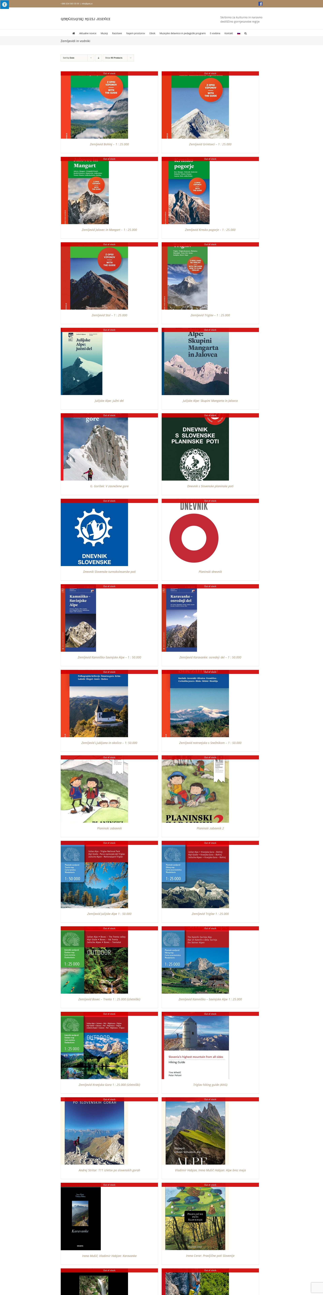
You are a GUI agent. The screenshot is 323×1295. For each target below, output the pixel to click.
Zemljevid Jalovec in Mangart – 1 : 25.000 (109, 230)
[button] (245, 33)
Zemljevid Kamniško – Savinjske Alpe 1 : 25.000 (210, 999)
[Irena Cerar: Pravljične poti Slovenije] (195, 1184)
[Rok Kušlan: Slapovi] (94, 1270)
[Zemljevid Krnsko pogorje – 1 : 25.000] (186, 158)
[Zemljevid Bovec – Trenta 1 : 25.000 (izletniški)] (94, 928)
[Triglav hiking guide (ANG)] (195, 1013)
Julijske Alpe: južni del (109, 401)
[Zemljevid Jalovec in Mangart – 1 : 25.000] (85, 158)
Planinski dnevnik (210, 572)
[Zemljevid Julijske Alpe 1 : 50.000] (94, 842)
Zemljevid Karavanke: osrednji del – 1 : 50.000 (210, 657)
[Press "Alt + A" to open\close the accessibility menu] (4, 4)
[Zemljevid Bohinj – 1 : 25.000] (94, 73)
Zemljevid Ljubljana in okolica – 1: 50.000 (109, 743)
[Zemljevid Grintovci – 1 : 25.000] (195, 73)
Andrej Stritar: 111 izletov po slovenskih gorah (109, 1170)
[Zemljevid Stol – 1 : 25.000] (94, 244)
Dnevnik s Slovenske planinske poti (210, 486)
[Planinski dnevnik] (195, 500)
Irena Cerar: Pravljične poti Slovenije (210, 1256)
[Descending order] (98, 58)
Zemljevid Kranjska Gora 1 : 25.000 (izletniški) (109, 1085)
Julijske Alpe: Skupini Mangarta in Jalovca (210, 401)
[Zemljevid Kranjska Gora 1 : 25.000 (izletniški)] (94, 1013)
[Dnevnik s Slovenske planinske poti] (195, 415)
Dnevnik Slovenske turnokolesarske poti (109, 572)
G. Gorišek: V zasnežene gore (109, 486)
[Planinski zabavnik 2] (195, 757)
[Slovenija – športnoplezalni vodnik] (195, 1270)
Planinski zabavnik (109, 828)
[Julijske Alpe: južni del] (81, 329)
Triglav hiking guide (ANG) (210, 1085)
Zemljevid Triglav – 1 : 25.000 (210, 315)
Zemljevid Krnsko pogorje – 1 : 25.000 (210, 230)
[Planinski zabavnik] (94, 757)
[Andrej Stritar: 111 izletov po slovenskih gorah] (94, 1099)
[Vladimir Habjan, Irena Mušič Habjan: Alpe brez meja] (195, 1099)
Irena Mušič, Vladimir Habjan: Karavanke (109, 1256)
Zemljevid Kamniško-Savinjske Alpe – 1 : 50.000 (109, 657)
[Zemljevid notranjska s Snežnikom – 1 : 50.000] (195, 671)
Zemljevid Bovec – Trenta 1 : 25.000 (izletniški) (109, 999)
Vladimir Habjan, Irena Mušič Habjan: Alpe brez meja (210, 1170)
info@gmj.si (87, 4)
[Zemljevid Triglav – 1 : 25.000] (185, 244)
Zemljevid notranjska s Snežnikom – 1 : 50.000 (210, 743)
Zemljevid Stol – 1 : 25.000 (109, 315)
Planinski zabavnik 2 (210, 828)
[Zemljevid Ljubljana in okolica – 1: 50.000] (94, 671)
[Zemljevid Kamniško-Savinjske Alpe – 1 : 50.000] (78, 586)
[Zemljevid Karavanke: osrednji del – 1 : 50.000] (179, 586)
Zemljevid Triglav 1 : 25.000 (210, 914)
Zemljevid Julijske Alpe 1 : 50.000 (109, 914)
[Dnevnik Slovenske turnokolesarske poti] (94, 500)
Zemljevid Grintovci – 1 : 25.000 (210, 144)
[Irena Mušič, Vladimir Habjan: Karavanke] (81, 1184)
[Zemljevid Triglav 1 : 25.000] (195, 842)
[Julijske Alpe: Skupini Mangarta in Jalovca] (195, 329)
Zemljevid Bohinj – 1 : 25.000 (109, 144)
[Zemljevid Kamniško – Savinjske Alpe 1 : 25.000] (195, 928)
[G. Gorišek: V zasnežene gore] (94, 415)
